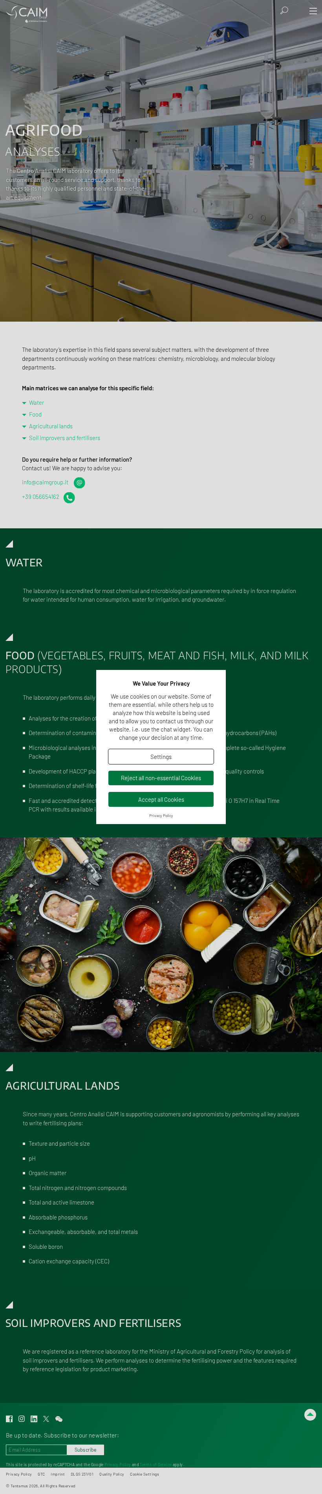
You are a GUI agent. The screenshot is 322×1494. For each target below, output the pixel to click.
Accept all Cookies (161, 799)
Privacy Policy (161, 815)
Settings (161, 756)
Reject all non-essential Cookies (161, 777)
